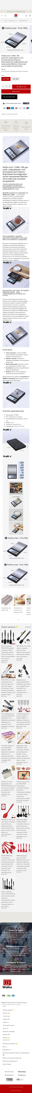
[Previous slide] (2, 11)
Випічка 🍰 (6, 1013)
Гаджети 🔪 (6, 1022)
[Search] (5, 15)
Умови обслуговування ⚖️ (10, 1061)
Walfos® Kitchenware (17, 1087)
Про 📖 (5, 1047)
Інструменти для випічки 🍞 (13, 20)
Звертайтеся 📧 (7, 1050)
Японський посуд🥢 (9, 1025)
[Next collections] (18, 619)
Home (5, 20)
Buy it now (16, 91)
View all (28, 627)
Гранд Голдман (7, 1064)
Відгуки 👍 (6, 1037)
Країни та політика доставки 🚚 (12, 1058)
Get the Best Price (9, 97)
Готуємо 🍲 (6, 1016)
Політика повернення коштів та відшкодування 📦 (16, 1054)
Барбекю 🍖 (6, 1019)
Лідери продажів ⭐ (8, 1010)
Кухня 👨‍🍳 (5, 1028)
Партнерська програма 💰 (10, 1043)
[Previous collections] (14, 619)
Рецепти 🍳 (6, 1034)
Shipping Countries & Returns (9, 114)
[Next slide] (30, 11)
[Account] (26, 15)
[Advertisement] (16, 5)
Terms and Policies (16, 1090)
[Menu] (2, 16)
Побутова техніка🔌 (8, 1031)
